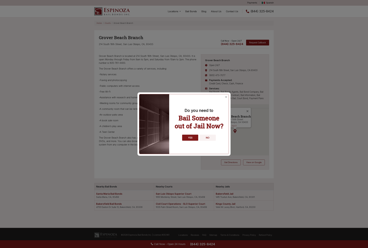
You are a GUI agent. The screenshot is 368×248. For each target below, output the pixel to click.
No (207, 137)
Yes (190, 137)
